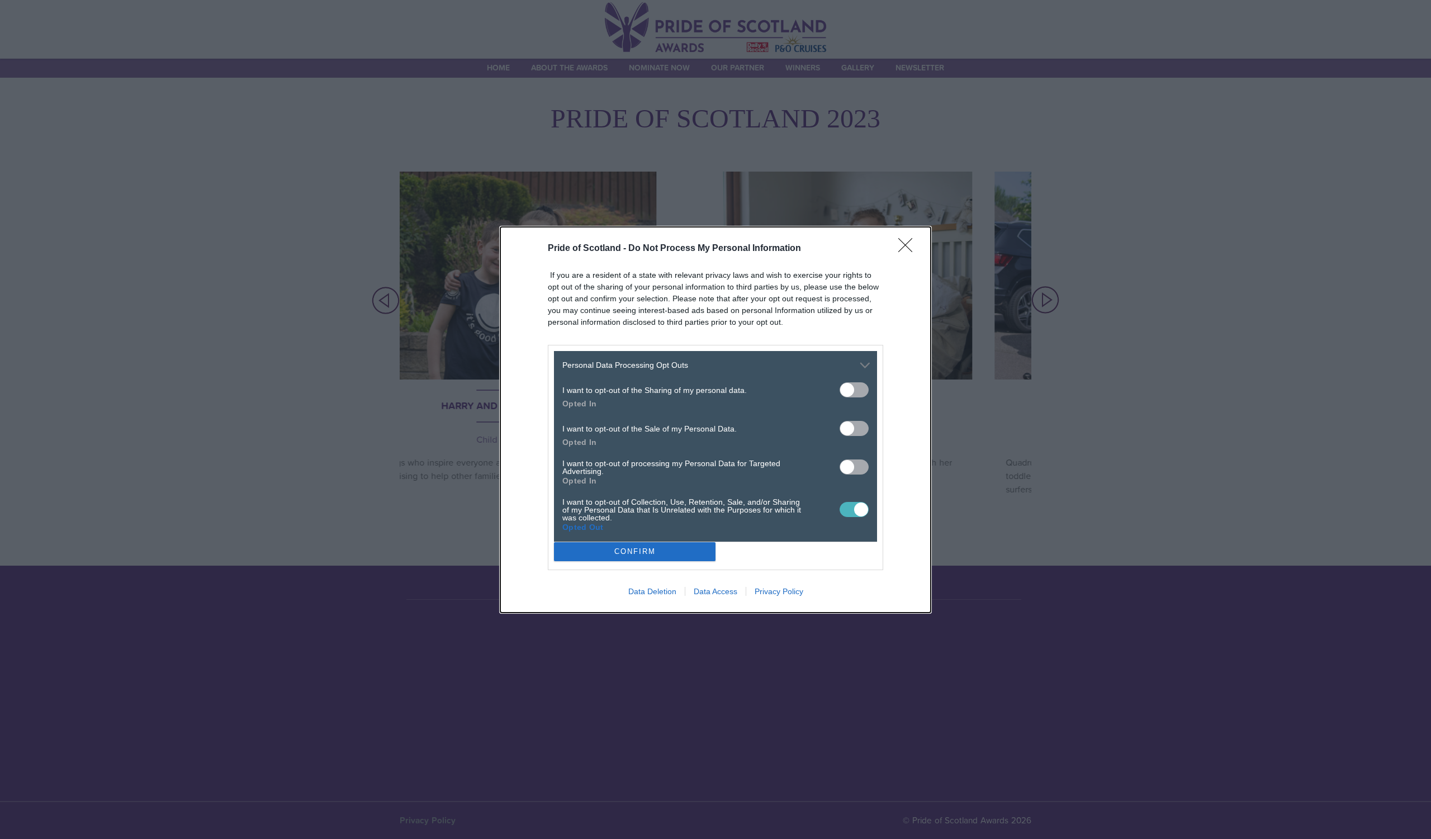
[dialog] (715, 420)
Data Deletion (652, 591)
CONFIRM (635, 551)
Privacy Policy (779, 591)
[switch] (854, 389)
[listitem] (715, 365)
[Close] (909, 248)
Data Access (715, 591)
